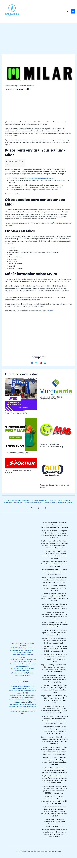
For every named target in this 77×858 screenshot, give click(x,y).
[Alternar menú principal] (73, 11)
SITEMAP (70, 503)
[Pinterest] (41, 363)
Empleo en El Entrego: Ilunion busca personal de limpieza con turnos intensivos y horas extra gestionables (54, 770)
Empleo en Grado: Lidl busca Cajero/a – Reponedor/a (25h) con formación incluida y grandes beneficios (54, 649)
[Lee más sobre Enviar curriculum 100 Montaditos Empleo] (52, 470)
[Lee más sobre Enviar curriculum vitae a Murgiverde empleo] (56, 386)
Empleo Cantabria (50, 503)
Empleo (7, 86)
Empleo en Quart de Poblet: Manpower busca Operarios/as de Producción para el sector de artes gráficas (54, 580)
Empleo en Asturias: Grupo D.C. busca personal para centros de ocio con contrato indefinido (54, 572)
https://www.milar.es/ (46, 311)
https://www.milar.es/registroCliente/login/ (39, 178)
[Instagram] (38, 508)
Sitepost (60, 500)
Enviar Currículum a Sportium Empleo (18, 471)
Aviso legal (25, 500)
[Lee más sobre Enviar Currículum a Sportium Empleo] (21, 463)
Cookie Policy (43, 500)
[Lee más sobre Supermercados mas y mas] (21, 434)
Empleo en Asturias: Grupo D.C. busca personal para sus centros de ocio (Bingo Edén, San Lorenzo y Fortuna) (54, 606)
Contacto (34, 500)
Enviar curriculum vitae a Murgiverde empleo (51, 398)
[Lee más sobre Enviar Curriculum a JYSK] (21, 395)
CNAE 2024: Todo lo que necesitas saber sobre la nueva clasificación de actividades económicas (22, 650)
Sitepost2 (68, 500)
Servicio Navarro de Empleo (33, 503)
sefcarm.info (18, 503)
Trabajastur (8, 503)
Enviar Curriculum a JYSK (16, 413)
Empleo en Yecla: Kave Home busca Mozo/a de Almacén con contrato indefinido (54, 588)
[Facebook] (32, 363)
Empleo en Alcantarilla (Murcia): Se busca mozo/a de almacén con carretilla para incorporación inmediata (22, 688)
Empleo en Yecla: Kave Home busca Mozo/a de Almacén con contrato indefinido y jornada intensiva (54, 641)
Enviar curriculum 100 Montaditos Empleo (54, 486)
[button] (68, 11)
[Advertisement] (38, 39)
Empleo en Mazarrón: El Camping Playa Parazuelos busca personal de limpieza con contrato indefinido (54, 624)
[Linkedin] (45, 363)
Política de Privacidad (13, 500)
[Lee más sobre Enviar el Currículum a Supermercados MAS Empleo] (56, 430)
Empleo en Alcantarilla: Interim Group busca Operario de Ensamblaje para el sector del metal (54, 564)
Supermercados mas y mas (17, 453)
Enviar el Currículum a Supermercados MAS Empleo (53, 445)
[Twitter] (36, 363)
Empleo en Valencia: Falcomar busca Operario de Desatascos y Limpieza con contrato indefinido (54, 633)
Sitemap (53, 500)
